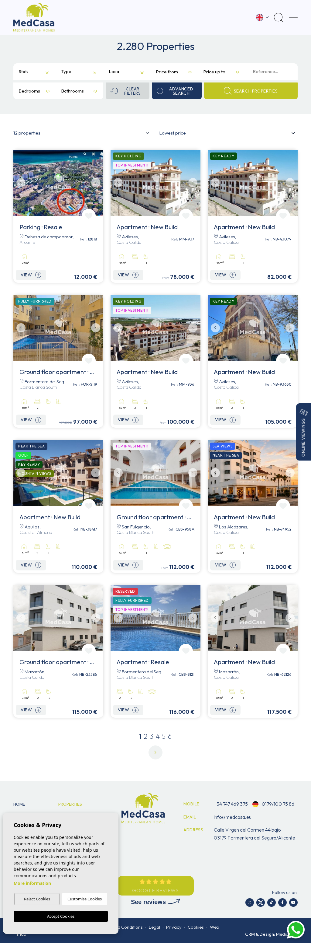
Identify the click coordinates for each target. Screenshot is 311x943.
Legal (154, 927)
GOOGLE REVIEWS (155, 890)
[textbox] (24, 71)
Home (19, 804)
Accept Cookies (60, 916)
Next (97, 183)
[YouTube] (293, 902)
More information (32, 883)
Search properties (256, 91)
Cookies (196, 927)
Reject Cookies (37, 899)
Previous (19, 183)
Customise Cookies (84, 899)
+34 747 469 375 (231, 804)
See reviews (149, 902)
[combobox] (30, 71)
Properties (70, 804)
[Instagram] (249, 902)
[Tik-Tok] (271, 902)
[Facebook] (282, 902)
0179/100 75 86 (277, 804)
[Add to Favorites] (89, 216)
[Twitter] (260, 902)
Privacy (174, 927)
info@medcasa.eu (232, 817)
